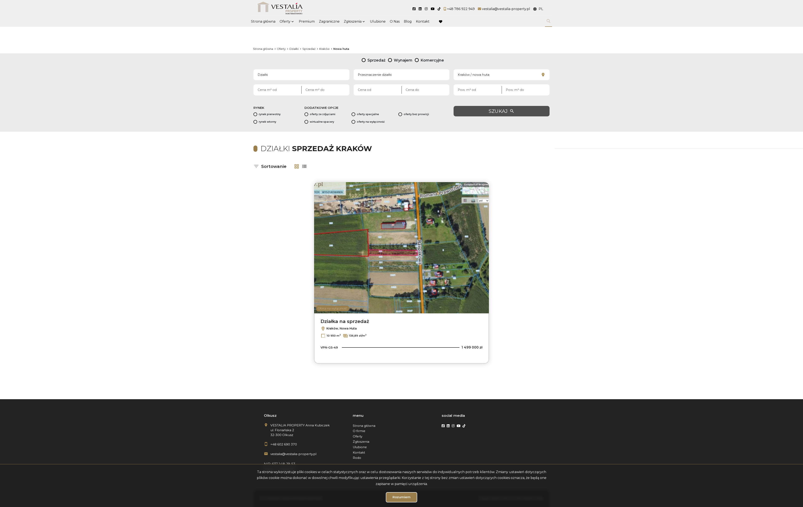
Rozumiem (401, 497)
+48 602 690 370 (283, 444)
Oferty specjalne (368, 114)
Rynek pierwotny (270, 114)
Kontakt (423, 21)
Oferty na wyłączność (371, 121)
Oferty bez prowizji (416, 114)
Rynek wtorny (267, 121)
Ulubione (378, 21)
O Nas (395, 21)
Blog (408, 21)
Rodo (357, 458)
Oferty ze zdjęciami (322, 114)
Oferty (285, 21)
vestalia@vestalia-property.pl (293, 454)
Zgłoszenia (361, 442)
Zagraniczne (329, 21)
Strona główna (263, 21)
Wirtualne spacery (322, 121)
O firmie (359, 431)
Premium (307, 21)
